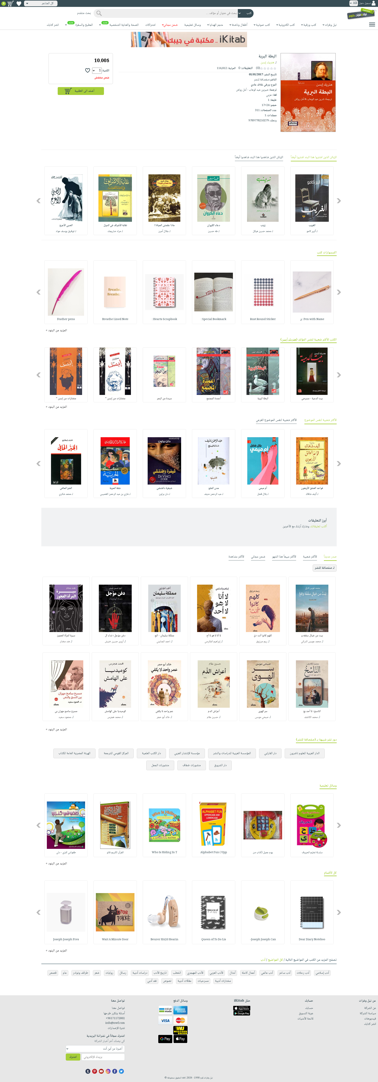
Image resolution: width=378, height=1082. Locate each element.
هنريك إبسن (267, 62)
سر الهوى (262, 711)
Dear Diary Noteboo (312, 939)
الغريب (312, 225)
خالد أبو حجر (163, 717)
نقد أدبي (152, 981)
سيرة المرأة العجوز (66, 635)
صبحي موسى (262, 717)
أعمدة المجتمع (214, 398)
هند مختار (65, 641)
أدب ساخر (284, 973)
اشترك (73, 1057)
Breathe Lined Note (115, 319)
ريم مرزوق (261, 641)
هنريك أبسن (289, 339)
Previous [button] (339, 200)
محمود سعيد (64, 717)
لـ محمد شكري (66, 494)
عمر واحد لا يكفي (164, 711)
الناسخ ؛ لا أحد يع (312, 711)
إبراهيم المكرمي (212, 641)
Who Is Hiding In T (164, 852)
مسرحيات (203, 981)
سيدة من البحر (164, 398)
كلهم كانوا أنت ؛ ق (263, 635)
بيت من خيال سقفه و (312, 635)
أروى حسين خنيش (114, 641)
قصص (53, 973)
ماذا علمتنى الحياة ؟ (164, 225)
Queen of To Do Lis (213, 939)
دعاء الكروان (213, 225)
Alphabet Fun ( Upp (213, 852)
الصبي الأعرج (66, 225)
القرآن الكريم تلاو (115, 852)
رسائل (123, 973)
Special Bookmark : (213, 319)
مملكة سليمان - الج (164, 635)
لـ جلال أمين (164, 231)
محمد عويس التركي (311, 641)
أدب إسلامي (322, 973)
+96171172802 (115, 1018)
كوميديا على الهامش (115, 711)
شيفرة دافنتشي (164, 488)
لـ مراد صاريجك (115, 231)
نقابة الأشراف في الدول (115, 225)
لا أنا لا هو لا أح (214, 635)
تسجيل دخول (365, 3)
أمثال (232, 973)
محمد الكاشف (311, 717)
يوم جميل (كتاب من (263, 852)
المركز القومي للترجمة (116, 753)
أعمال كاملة (248, 973)
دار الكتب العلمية (151, 753)
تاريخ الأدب (160, 973)
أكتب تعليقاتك (318, 526)
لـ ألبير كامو (312, 231)
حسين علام (212, 717)
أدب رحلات (303, 973)
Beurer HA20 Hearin (164, 939)
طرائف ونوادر (80, 973)
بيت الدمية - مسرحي (312, 398)
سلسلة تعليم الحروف (312, 852)
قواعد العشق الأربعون (312, 488)
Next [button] (38, 200)
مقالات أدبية (184, 981)
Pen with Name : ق (312, 319)
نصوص (167, 981)
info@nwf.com (115, 1023)
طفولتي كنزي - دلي (66, 852)
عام (65, 973)
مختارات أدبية (223, 981)
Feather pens (66, 319)
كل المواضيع (275, 960)
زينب (262, 225)
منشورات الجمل (160, 765)
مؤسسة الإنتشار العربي (187, 753)
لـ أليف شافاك (312, 494)
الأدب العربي (216, 973)
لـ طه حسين (214, 231)
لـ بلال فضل (263, 494)
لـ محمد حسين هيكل (263, 231)
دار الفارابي (270, 753)
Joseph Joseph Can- (263, 939)
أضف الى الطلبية (84, 91)
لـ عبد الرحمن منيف (213, 494)
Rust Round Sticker (263, 319)
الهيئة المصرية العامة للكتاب (74, 753)
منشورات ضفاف (192, 765)
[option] (312, 200)
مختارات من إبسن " (115, 398)
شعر (96, 973)
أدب (263, 960)
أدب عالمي (267, 973)
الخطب (177, 973)
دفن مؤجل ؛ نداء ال (115, 635)
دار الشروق (220, 765)
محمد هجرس (114, 717)
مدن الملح (213, 488)
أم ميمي (263, 488)
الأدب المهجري (195, 973)
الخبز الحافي (66, 488)
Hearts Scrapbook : (164, 319)
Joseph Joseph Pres (66, 939)
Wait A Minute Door (115, 939)
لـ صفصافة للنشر (324, 568)
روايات (109, 973)
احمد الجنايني (163, 641)
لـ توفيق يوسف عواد (66, 231)
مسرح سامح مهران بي (66, 711)
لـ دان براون (164, 494)
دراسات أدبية (139, 973)
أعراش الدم (214, 711)
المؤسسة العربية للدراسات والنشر (232, 753)
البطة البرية (263, 398)
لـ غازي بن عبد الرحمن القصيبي (115, 494)
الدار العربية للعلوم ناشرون (305, 753)
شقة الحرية (115, 488)
